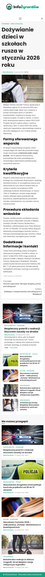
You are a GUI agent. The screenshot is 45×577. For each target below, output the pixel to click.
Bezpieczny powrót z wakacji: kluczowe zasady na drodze (22, 313)
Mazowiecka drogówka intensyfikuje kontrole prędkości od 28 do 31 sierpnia (10, 360)
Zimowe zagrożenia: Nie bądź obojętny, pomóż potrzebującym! (22, 283)
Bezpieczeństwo (10, 325)
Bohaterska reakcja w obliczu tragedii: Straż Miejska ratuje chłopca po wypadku (10, 390)
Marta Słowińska (8, 72)
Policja (34, 354)
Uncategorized (25, 385)
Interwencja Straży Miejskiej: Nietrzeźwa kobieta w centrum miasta (10, 405)
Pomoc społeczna (16, 23)
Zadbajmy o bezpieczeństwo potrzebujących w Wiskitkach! (23, 291)
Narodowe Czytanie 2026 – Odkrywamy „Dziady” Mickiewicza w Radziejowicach (10, 376)
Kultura (23, 370)
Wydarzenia (21, 325)
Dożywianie (5, 23)
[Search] (42, 19)
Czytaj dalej (13, 347)
